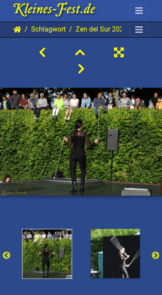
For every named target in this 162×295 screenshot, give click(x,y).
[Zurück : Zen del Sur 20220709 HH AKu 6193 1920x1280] (42, 52)
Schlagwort (48, 29)
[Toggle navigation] (139, 10)
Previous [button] (6, 255)
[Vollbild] (119, 52)
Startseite (17, 29)
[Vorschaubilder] (80, 52)
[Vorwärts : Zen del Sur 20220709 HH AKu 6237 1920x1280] (81, 69)
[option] (47, 254)
